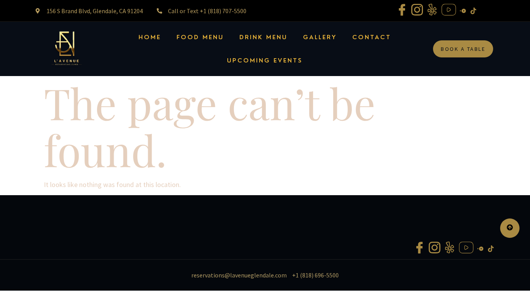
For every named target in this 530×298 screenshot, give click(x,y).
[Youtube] (449, 10)
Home (150, 37)
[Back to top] (510, 228)
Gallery (320, 37)
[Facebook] (402, 10)
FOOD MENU (200, 37)
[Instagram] (417, 10)
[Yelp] (432, 10)
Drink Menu (263, 37)
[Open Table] (462, 10)
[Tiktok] (473, 10)
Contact (371, 37)
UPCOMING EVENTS (265, 60)
